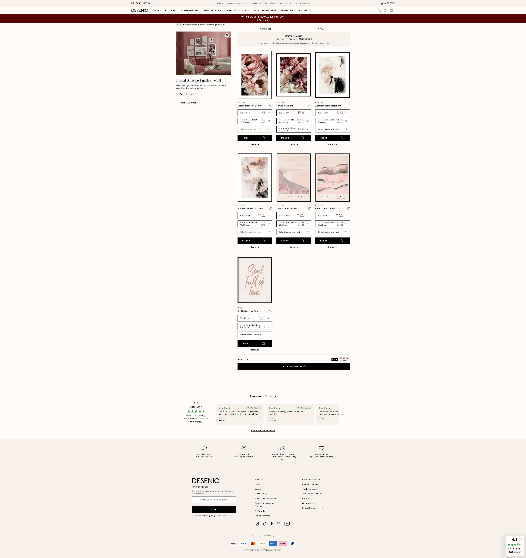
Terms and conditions (312, 494)
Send (214, 509)
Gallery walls (270, 10)
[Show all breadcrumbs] (179, 24)
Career (258, 489)
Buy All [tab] (322, 29)
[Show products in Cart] (391, 10)
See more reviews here (263, 430)
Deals (256, 10)
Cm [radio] (181, 94)
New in (174, 10)
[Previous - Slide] (213, 414)
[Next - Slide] (342, 414)
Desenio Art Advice (311, 479)
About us (259, 479)
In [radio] (191, 94)
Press (257, 484)
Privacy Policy (209, 516)
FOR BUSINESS (304, 10)
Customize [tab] (265, 29)
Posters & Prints (190, 10)
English (147, 3)
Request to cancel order (313, 508)
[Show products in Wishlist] (385, 10)
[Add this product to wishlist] (270, 106)
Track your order (309, 489)
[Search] (379, 10)
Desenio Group (270, 550)
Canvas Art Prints (212, 10)
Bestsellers (160, 10)
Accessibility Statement (266, 498)
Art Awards (260, 511)
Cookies (306, 498)
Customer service (310, 484)
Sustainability (261, 494)
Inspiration (287, 10)
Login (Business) (262, 516)
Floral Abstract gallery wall (212, 25)
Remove (255, 144)
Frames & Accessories (237, 10)
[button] (515, 546)
